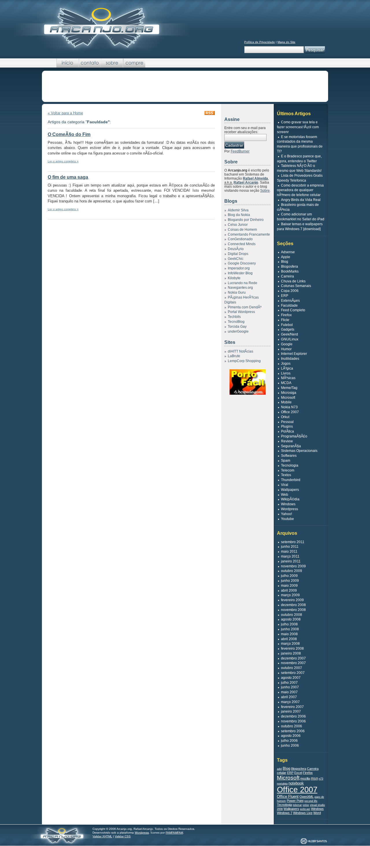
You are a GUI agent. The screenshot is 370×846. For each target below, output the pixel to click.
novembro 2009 (293, 566)
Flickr (285, 320)
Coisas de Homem (242, 230)
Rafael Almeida (255, 178)
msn (314, 778)
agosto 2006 (291, 736)
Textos (286, 475)
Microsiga (288, 393)
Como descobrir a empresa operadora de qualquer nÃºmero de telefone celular (300, 190)
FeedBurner (240, 151)
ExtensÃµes (290, 301)
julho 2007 (289, 683)
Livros (286, 373)
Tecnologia (289, 465)
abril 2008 (289, 639)
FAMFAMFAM (174, 832)
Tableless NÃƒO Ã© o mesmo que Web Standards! (299, 168)
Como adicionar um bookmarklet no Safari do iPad (300, 216)
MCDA (286, 383)
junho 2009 (290, 581)
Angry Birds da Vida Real (301, 200)
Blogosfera (289, 266)
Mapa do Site (286, 42)
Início (67, 63)
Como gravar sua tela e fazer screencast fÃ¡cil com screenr (298, 127)
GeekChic (235, 259)
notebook (296, 783)
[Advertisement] (185, 87)
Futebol (287, 325)
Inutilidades (290, 359)
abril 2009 (289, 590)
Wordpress (289, 509)
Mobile (286, 402)
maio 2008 (289, 634)
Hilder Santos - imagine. (313, 841)
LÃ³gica (287, 368)
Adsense (288, 252)
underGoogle (238, 331)
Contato (90, 63)
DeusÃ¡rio (236, 249)
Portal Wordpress (241, 312)
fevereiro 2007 (292, 707)
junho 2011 (290, 547)
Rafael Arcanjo (246, 182)
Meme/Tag (289, 388)
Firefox (286, 315)
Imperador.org (239, 268)
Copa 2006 (290, 291)
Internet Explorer (294, 354)
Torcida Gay (237, 327)
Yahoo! (286, 514)
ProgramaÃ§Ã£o (294, 436)
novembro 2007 (293, 663)
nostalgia (282, 783)
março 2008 (290, 644)
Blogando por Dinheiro (246, 220)
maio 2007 (289, 692)
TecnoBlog (236, 322)
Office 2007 (290, 412)
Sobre (112, 63)
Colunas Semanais (296, 286)
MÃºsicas (288, 378)
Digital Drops (238, 254)
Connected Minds (242, 244)
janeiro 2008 (291, 653)
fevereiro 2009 (292, 600)
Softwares (289, 456)
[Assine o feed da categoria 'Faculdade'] (209, 113)
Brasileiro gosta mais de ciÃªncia (298, 207)
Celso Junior (238, 225)
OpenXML (306, 796)
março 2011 (290, 556)
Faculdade (289, 305)
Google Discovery (242, 263)
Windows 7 (284, 813)
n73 (321, 778)
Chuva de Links (293, 281)
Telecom (287, 470)
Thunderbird (290, 480)
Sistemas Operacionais (299, 451)
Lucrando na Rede (242, 283)
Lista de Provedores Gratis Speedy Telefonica (300, 178)
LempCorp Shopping (244, 361)
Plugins (287, 426)
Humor (286, 349)
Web (284, 495)
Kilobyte (234, 278)
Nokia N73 (289, 407)
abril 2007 (289, 697)
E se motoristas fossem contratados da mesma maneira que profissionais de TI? (300, 144)
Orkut (285, 417)
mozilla (305, 778)
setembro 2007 (293, 673)
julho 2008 (289, 624)
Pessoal (287, 422)
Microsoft (288, 398)
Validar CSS (123, 836)
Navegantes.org (240, 288)
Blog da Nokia (239, 215)
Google (287, 344)
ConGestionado (240, 239)
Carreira (287, 276)
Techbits (234, 317)
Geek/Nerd (289, 334)
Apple (285, 257)
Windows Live (302, 813)
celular (281, 772)
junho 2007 (290, 687)
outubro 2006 (291, 726)
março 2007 (290, 702)
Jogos (286, 363)
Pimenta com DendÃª (244, 307)
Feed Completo (293, 310)
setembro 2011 (292, 542)
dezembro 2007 (293, 658)
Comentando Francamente (249, 234)
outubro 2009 (291, 571)
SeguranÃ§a (291, 446)
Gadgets (287, 329)
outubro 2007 (291, 668)
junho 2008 (290, 629)
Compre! (134, 63)
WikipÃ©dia (290, 499)
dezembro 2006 (293, 716)
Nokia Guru (237, 292)
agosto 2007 (291, 678)
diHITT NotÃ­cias (240, 351)
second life (310, 801)
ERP (284, 296)
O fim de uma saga (68, 177)
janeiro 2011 (291, 561)
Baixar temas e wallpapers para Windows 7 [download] (300, 226)
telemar (297, 805)
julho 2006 (289, 741)
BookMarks (290, 271)
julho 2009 (289, 576)
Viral (284, 485)
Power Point (295, 800)
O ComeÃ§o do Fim (69, 134)
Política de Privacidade (259, 42)
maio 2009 (289, 586)
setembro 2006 (293, 731)
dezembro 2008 (293, 605)
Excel (298, 772)
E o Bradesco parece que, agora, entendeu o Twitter (299, 158)
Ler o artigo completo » (63, 161)
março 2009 (290, 595)
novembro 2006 (293, 721)
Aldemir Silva (238, 210)
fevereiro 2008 (292, 648)
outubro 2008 (291, 615)
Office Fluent (288, 796)
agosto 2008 (291, 619)
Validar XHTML (102, 836)
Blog (284, 262)
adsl (279, 768)
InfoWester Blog (240, 273)
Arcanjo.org (61, 835)
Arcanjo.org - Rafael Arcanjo (101, 27)
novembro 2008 (293, 610)
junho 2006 (290, 745)
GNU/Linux (289, 339)
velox (306, 805)
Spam (285, 461)
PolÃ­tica (287, 431)
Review (287, 441)
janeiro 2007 (291, 711)
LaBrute (234, 356)
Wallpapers (290, 490)
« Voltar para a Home (65, 113)
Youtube (287, 519)
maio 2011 (289, 551)
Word (317, 813)
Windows (288, 504)
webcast (305, 809)
